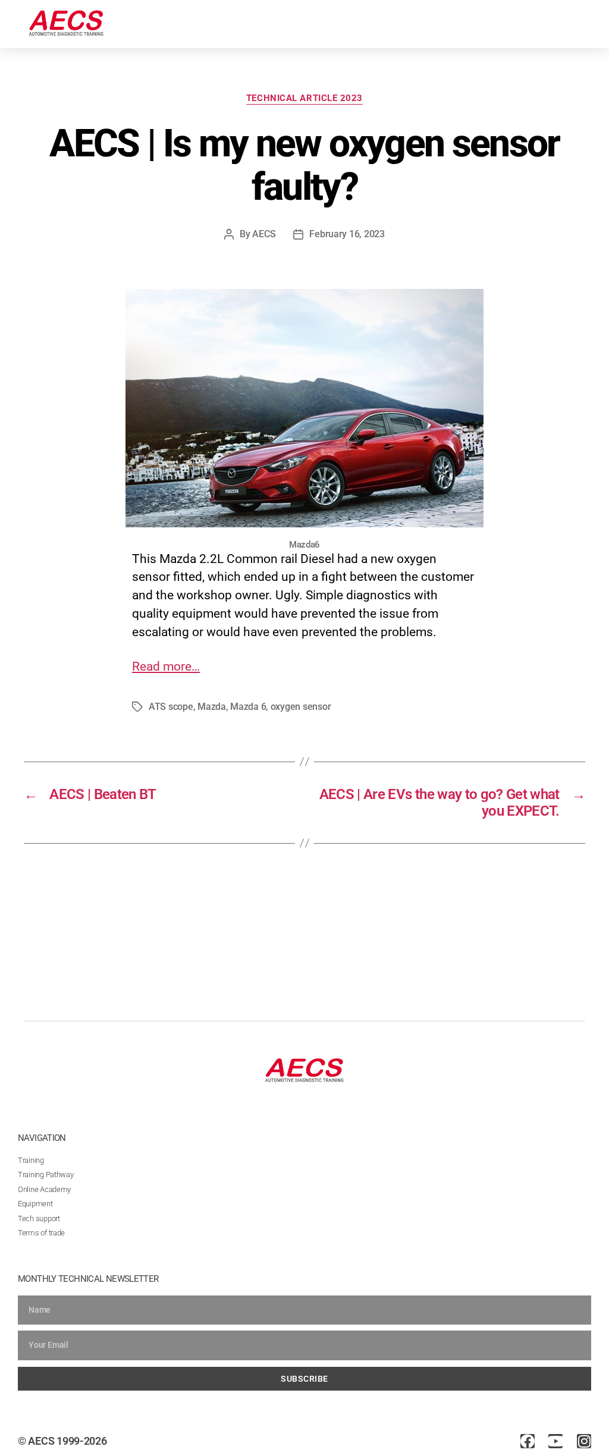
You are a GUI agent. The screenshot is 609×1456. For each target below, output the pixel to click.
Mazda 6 (248, 706)
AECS (263, 234)
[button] (586, 22)
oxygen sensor (301, 706)
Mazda (211, 706)
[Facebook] (527, 1441)
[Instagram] (584, 1441)
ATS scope (171, 706)
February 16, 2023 (346, 234)
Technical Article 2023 (304, 98)
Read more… (166, 666)
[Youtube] (555, 1441)
